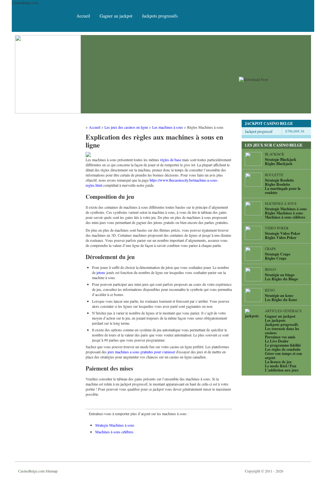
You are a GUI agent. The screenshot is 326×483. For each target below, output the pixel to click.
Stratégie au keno (279, 295)
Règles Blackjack (279, 163)
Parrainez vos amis (280, 337)
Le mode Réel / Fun (280, 366)
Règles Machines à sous (284, 213)
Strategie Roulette (279, 180)
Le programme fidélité (283, 345)
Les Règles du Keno (281, 299)
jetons (100, 272)
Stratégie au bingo (279, 275)
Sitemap (52, 470)
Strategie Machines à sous (114, 425)
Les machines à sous (167, 127)
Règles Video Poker (280, 237)
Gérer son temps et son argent (283, 355)
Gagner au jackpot (116, 16)
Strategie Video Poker (282, 233)
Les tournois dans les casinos (282, 330)
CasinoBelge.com (31, 470)
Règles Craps (276, 258)
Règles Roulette (277, 184)
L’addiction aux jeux (282, 370)
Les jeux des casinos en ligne (126, 127)
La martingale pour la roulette (283, 190)
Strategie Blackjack (280, 159)
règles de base (170, 159)
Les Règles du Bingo (281, 279)
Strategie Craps (277, 254)
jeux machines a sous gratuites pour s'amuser (141, 351)
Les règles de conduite (283, 349)
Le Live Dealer (276, 341)
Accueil (83, 16)
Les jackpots (275, 320)
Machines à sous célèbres (114, 431)
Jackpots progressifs (160, 16)
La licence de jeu (278, 361)
